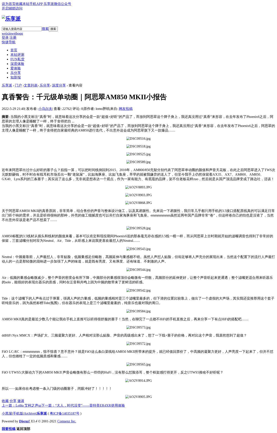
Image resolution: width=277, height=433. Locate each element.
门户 (18, 85)
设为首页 (9, 4)
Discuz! (24, 421)
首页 (13, 50)
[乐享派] (11, 18)
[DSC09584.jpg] (138, 311)
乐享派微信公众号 (57, 4)
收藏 (5, 401)
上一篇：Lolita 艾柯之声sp (21, 405)
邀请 (20, 401)
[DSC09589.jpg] (138, 162)
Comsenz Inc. (66, 421)
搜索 (45, 28)
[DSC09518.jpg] (138, 146)
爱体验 (15, 68)
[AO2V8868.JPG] (138, 203)
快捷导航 (9, 42)
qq (21, 33)
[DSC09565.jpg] (138, 364)
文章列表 (31, 85)
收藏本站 (22, 4)
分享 (13, 401)
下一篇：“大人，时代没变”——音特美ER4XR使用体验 (83, 405)
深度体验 (17, 64)
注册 (13, 37)
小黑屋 (7, 413)
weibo (15, 33)
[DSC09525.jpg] (138, 154)
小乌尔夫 (45, 109)
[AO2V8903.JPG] (138, 195)
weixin (6, 33)
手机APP (36, 4)
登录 (5, 37)
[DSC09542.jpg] (138, 290)
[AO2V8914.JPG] (138, 381)
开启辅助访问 (12, 8)
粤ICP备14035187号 (64, 413)
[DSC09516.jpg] (138, 139)
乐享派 (7, 85)
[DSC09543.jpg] (138, 249)
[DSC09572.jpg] (138, 344)
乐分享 (15, 73)
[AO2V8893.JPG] (138, 187)
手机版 (18, 413)
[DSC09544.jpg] (138, 270)
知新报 (15, 77)
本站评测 (17, 54)
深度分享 (59, 85)
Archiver (30, 413)
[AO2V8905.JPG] (138, 397)
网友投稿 (126, 109)
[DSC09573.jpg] (138, 327)
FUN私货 (17, 59)
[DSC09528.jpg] (138, 228)
